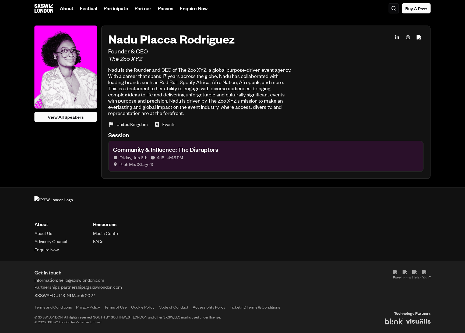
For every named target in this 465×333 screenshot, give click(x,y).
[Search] (394, 8)
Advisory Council (50, 241)
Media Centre (106, 233)
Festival (88, 8)
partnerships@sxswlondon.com (91, 287)
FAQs (98, 241)
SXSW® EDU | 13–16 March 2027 (64, 295)
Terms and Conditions (53, 307)
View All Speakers (66, 117)
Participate (116, 8)
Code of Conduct (173, 307)
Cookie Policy (142, 307)
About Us (43, 233)
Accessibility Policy (209, 307)
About (66, 8)
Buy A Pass (416, 8)
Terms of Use (115, 307)
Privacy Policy (88, 307)
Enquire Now (194, 8)
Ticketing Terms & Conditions (255, 307)
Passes (165, 8)
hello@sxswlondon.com (81, 280)
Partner (143, 8)
